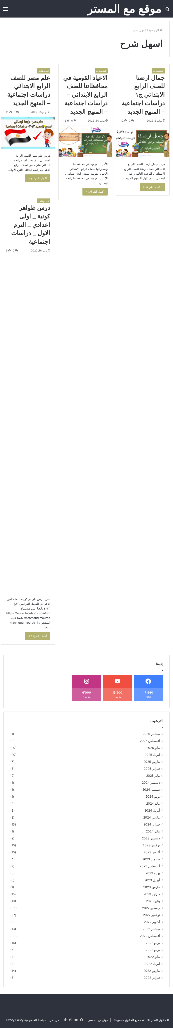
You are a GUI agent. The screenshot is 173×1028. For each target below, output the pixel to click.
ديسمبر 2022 (151, 908)
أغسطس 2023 (150, 866)
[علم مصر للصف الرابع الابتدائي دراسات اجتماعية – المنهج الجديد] (28, 133)
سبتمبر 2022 (151, 929)
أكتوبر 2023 (152, 852)
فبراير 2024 (151, 824)
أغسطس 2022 (150, 936)
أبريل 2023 (152, 880)
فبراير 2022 (152, 977)
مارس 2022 (151, 970)
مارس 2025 (151, 761)
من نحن (54, 1020)
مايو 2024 (153, 803)
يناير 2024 (153, 831)
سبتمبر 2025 (151, 734)
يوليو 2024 (153, 796)
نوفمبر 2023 (151, 845)
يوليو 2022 (153, 943)
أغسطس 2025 (150, 741)
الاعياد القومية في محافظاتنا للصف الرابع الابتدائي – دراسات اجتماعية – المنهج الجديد (85, 94)
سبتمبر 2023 (151, 859)
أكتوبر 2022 (152, 922)
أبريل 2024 (152, 810)
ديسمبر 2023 (151, 838)
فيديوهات (158, 70)
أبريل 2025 (152, 755)
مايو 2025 (153, 748)
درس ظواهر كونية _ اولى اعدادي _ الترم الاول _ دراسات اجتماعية (30, 224)
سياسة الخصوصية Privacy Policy (25, 1020)
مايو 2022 (153, 957)
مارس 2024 (151, 817)
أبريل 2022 (152, 964)
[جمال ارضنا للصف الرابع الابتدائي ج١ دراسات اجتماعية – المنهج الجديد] (142, 141)
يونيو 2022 (153, 950)
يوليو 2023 (153, 873)
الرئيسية (154, 30)
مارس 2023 (151, 887)
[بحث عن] (167, 10)
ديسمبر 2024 (151, 782)
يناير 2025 (153, 775)
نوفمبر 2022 (151, 915)
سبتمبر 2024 (151, 789)
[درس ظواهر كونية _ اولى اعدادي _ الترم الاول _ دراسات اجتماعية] (28, 423)
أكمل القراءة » (152, 187)
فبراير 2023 (151, 894)
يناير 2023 (153, 901)
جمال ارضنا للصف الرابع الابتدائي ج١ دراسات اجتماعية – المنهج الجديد (143, 94)
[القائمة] (5, 10)
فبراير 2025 (152, 768)
